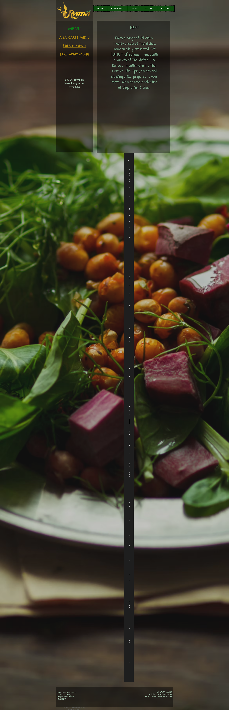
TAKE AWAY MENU (74, 54)
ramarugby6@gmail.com (161, 696)
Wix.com (78, 709)
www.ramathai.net (164, 694)
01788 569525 (166, 692)
